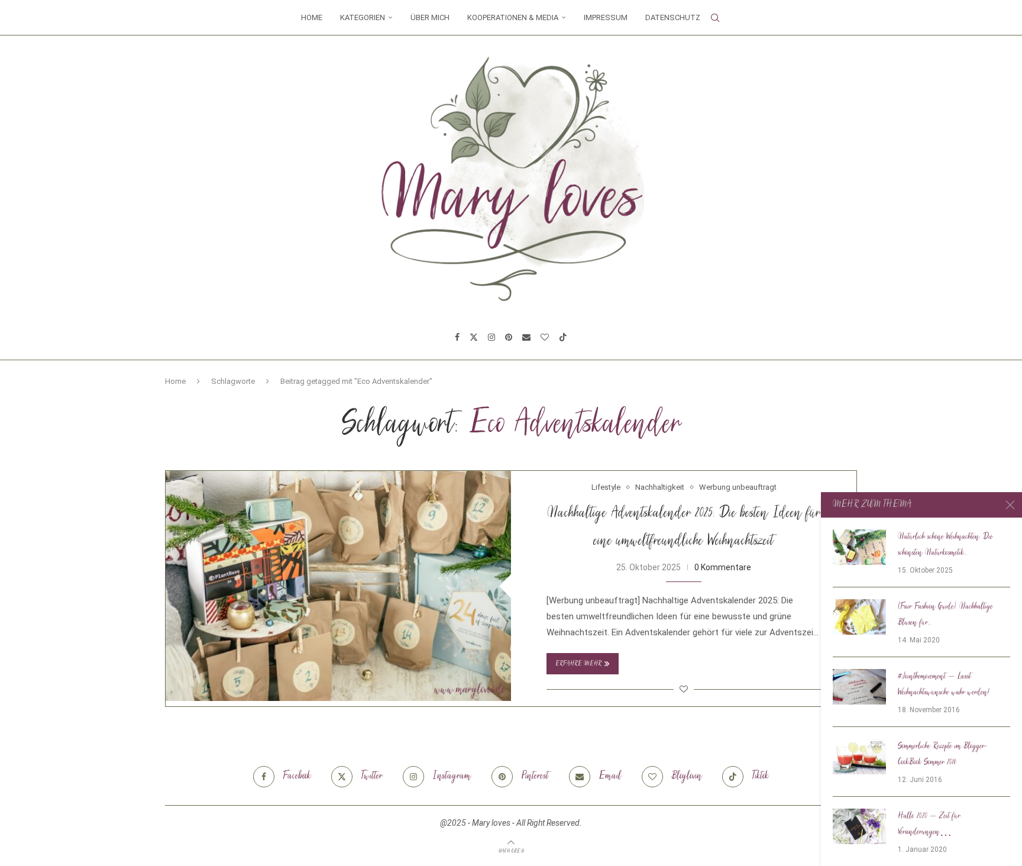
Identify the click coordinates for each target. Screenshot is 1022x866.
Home (311, 17)
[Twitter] (474, 337)
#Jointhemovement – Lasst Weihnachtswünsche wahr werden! (943, 685)
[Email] (526, 337)
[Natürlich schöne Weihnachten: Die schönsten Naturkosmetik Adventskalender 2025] (859, 547)
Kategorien (362, 17)
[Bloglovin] (545, 337)
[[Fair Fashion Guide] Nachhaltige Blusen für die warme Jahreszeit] (859, 617)
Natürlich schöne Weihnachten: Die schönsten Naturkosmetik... (945, 545)
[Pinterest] (508, 337)
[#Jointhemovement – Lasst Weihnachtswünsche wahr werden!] (859, 687)
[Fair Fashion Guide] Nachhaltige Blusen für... (945, 615)
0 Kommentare (722, 567)
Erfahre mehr (578, 664)
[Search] (715, 18)
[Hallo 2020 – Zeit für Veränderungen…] (859, 826)
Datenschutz (672, 17)
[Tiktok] (563, 337)
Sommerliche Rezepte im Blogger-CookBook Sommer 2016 (942, 754)
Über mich (429, 17)
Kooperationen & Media (512, 17)
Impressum (606, 17)
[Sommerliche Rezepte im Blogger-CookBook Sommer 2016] (859, 756)
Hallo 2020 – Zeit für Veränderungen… (929, 824)
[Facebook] (457, 337)
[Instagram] (491, 337)
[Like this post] (684, 689)
